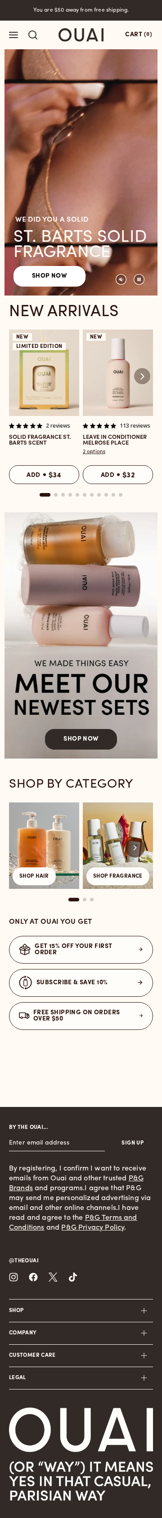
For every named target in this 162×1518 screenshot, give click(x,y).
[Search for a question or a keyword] (32, 35)
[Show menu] (13, 35)
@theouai (24, 1261)
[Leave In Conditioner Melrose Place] (118, 373)
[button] (142, 376)
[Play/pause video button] (139, 279)
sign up (133, 1143)
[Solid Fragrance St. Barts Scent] (44, 373)
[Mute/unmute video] (121, 279)
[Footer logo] (81, 1429)
